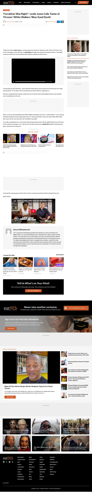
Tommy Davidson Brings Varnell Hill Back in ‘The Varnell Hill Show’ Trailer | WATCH (78, 378)
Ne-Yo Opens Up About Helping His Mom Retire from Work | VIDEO (78, 370)
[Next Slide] (62, 141)
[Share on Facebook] (58, 22)
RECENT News (33, 132)
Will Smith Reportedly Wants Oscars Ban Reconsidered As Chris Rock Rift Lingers (74, 448)
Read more (11, 397)
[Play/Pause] (13, 81)
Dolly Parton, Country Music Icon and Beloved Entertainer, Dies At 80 (29, 145)
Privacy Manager (6, 482)
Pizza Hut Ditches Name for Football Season (44, 145)
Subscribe (10, 328)
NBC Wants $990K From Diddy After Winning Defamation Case (44, 431)
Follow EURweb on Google (77, 308)
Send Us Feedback (33, 290)
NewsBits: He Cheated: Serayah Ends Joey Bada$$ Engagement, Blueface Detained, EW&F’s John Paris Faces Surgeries (76, 62)
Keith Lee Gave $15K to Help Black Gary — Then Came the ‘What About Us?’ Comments (75, 430)
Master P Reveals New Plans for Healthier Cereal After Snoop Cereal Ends (16, 431)
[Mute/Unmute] (53, 81)
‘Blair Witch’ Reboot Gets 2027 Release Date (45, 448)
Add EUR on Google (51, 21)
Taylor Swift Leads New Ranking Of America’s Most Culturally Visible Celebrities (77, 67)
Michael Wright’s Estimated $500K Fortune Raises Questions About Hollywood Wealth (78, 386)
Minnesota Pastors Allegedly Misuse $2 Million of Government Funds (15, 448)
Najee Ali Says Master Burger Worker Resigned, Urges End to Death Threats (10, 146)
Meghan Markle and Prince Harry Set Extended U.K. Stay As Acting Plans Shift (77, 77)
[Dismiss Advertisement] (13, 60)
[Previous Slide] (4, 141)
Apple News (6, 10)
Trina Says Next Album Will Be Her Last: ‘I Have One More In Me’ (78, 395)
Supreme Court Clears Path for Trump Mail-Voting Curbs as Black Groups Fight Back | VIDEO (77, 55)
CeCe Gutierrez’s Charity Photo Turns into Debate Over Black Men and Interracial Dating (77, 72)
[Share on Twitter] (60, 22)
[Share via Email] (62, 22)
